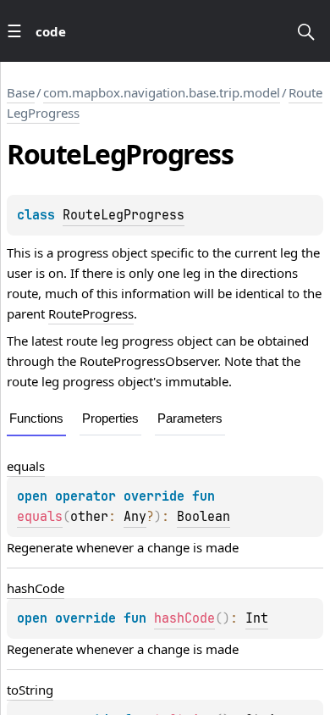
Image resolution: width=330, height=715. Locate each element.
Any (135, 516)
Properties (110, 418)
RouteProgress (91, 313)
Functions (36, 418)
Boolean (203, 516)
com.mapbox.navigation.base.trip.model (161, 92)
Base (21, 92)
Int (256, 618)
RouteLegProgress (123, 215)
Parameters (190, 418)
